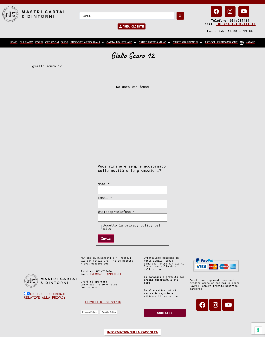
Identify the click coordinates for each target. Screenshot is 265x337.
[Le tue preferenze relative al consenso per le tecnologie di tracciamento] (258, 330)
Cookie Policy (109, 312)
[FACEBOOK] (216, 11)
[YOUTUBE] (243, 11)
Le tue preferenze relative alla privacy (45, 295)
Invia (106, 238)
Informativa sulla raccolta (132, 332)
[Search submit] (180, 16)
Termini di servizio (103, 302)
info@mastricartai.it (236, 24)
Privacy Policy (89, 312)
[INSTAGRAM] (230, 11)
